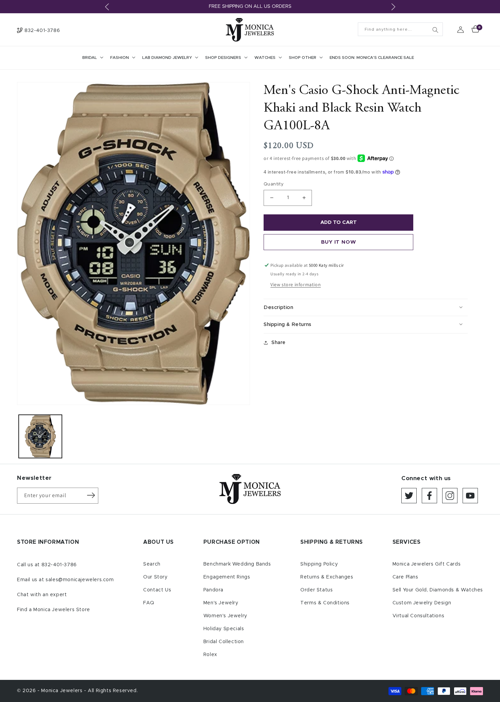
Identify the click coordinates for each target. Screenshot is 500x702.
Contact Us (157, 590)
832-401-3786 (59, 564)
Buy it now (338, 242)
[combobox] (400, 29)
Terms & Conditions (325, 603)
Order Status (316, 590)
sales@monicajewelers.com (80, 579)
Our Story (155, 577)
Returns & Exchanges (326, 577)
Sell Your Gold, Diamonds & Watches (438, 590)
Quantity (274, 184)
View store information (295, 284)
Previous (107, 6)
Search (152, 564)
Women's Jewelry (225, 616)
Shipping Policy (319, 564)
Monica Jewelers (62, 690)
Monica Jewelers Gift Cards (427, 564)
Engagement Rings (226, 577)
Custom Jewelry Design (422, 603)
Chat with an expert (42, 594)
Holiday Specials (223, 628)
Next (393, 6)
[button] (92, 58)
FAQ (148, 603)
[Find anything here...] (435, 29)
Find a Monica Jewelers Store (53, 609)
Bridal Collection (223, 641)
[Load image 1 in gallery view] (40, 436)
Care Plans (405, 577)
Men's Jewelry (220, 603)
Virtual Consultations (419, 616)
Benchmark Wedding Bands (237, 564)
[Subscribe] (90, 495)
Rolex (210, 654)
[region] (250, 6)
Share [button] (278, 342)
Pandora (213, 590)
